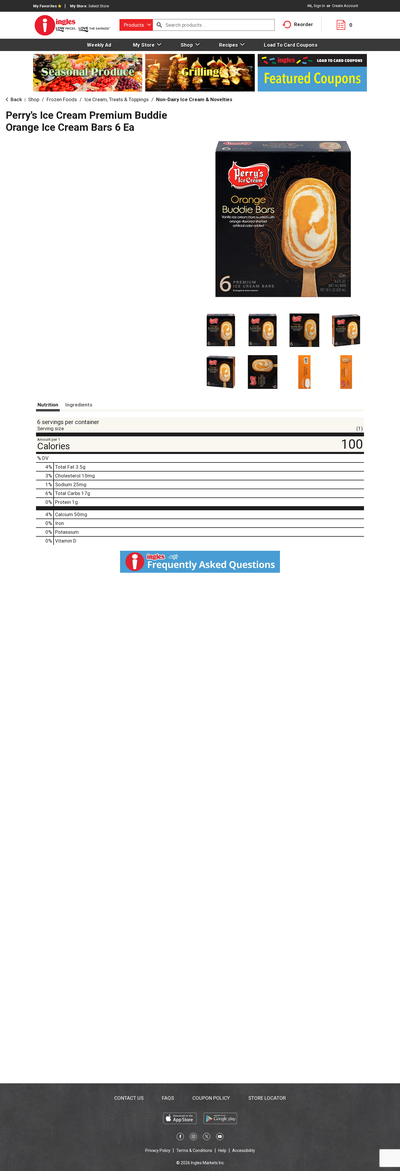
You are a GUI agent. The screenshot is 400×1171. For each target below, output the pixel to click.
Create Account (345, 6)
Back (15, 99)
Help (222, 1150)
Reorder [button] (303, 24)
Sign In (319, 6)
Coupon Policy (211, 1098)
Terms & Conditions (194, 1150)
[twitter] (206, 1137)
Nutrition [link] (47, 405)
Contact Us (128, 1098)
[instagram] (193, 1137)
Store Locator (267, 1098)
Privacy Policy (157, 1150)
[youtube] (219, 1137)
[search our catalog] (159, 25)
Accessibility (243, 1150)
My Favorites (45, 6)
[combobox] (136, 25)
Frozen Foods (62, 99)
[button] (221, 330)
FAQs (168, 1098)
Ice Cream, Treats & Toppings (116, 99)
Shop (33, 99)
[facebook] (180, 1137)
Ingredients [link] (78, 405)
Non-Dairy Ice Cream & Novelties (194, 99)
